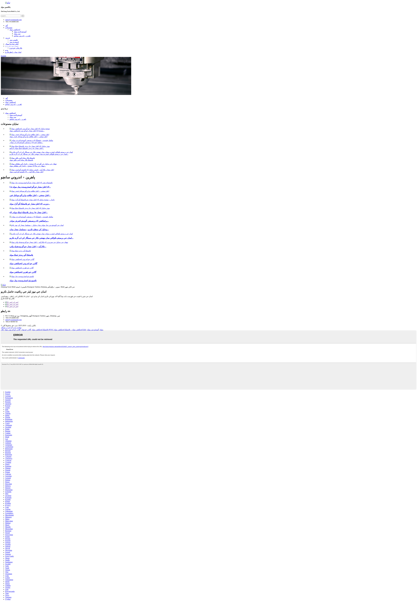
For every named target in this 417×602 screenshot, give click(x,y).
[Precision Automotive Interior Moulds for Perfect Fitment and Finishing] (31, 217)
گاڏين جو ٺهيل (26, 330)
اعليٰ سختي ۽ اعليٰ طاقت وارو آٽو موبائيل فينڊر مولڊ (28, 137)
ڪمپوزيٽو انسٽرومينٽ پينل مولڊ (23, 280)
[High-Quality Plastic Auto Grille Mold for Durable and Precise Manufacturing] (32, 200)
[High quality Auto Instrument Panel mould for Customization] (31, 183)
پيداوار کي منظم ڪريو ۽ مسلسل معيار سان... (29, 229)
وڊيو (6, 50)
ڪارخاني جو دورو (16, 48)
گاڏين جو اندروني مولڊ (12, 330)
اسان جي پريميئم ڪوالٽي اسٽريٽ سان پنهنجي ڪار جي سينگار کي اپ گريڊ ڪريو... (39, 154)
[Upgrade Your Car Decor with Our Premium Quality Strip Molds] (41, 234)
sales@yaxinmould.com (13, 320)
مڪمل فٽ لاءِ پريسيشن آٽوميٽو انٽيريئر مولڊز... (26, 142)
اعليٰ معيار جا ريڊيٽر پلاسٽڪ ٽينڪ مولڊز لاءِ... (29, 212)
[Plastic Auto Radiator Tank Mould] (20, 251)
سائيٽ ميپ (17, 327)
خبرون (7, 38)
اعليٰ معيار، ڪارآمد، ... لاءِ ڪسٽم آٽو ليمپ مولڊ (26, 172)
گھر (6, 25)
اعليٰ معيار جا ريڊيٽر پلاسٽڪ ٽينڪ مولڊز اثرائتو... (27, 148)
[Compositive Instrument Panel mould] (22, 276)
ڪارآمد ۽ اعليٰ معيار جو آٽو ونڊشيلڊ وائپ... (28, 246)
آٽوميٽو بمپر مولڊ (93, 330)
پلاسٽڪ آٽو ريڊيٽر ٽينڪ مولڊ (21, 255)
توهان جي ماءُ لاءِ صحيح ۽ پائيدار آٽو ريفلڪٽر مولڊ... (28, 166)
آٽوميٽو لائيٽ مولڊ (20, 32)
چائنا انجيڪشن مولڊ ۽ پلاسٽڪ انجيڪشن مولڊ (70, 330)
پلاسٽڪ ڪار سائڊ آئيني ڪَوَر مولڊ (21, 160)
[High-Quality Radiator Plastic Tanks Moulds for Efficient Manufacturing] (30, 208)
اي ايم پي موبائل (6, 327)
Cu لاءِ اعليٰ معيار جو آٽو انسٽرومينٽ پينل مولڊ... (30, 187)
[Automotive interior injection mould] (22, 259)
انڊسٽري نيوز (14, 42)
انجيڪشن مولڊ (15, 30)
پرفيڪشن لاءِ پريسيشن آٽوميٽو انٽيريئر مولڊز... (29, 221)
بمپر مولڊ (17, 34)
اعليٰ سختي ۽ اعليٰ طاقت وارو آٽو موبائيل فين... (30, 195)
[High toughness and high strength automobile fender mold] (29, 191)
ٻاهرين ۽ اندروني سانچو (22, 36)
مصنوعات (8, 27)
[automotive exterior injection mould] (22, 268)
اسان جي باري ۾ (11, 46)
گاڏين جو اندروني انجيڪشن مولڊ (23, 263)
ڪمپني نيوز (14, 40)
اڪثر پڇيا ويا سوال (11, 44)
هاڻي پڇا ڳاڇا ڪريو (7, 298)
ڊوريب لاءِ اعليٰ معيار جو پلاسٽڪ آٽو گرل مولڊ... (30, 204)
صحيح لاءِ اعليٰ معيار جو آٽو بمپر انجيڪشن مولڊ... (27, 131)
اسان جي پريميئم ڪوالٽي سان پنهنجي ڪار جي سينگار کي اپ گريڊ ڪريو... (41, 238)
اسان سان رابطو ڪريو (13, 52)
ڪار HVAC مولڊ (52, 330)
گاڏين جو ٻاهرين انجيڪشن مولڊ (23, 272)
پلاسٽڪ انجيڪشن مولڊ (40, 330)
